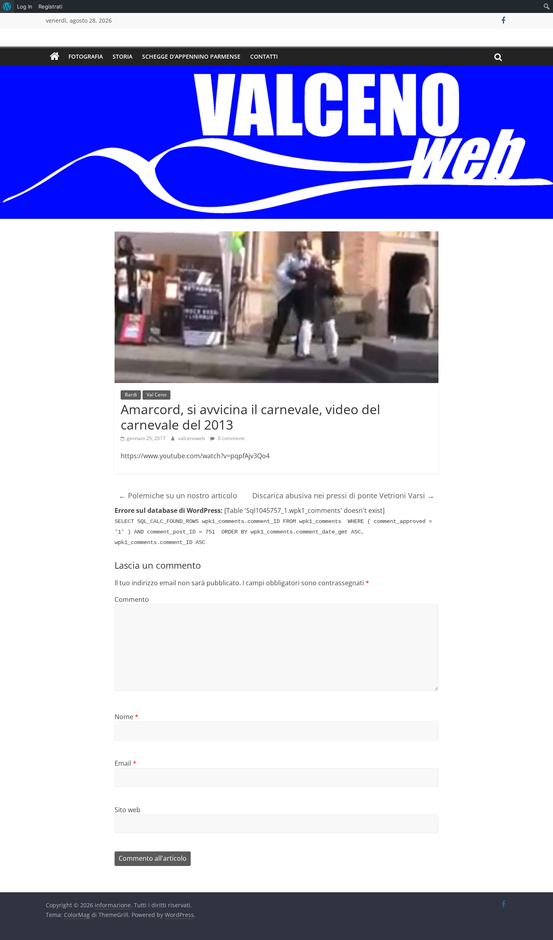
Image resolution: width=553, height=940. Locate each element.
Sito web (127, 809)
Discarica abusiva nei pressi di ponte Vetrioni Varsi (343, 495)
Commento (132, 599)
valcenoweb (192, 438)
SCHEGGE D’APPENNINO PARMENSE (191, 56)
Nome (126, 716)
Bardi (131, 394)
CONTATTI (264, 56)
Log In (24, 6)
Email (125, 763)
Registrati (50, 6)
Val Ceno (156, 394)
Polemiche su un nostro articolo (178, 495)
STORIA (122, 56)
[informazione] (55, 56)
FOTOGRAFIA (85, 56)
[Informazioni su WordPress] (7, 6)
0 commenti (231, 438)
